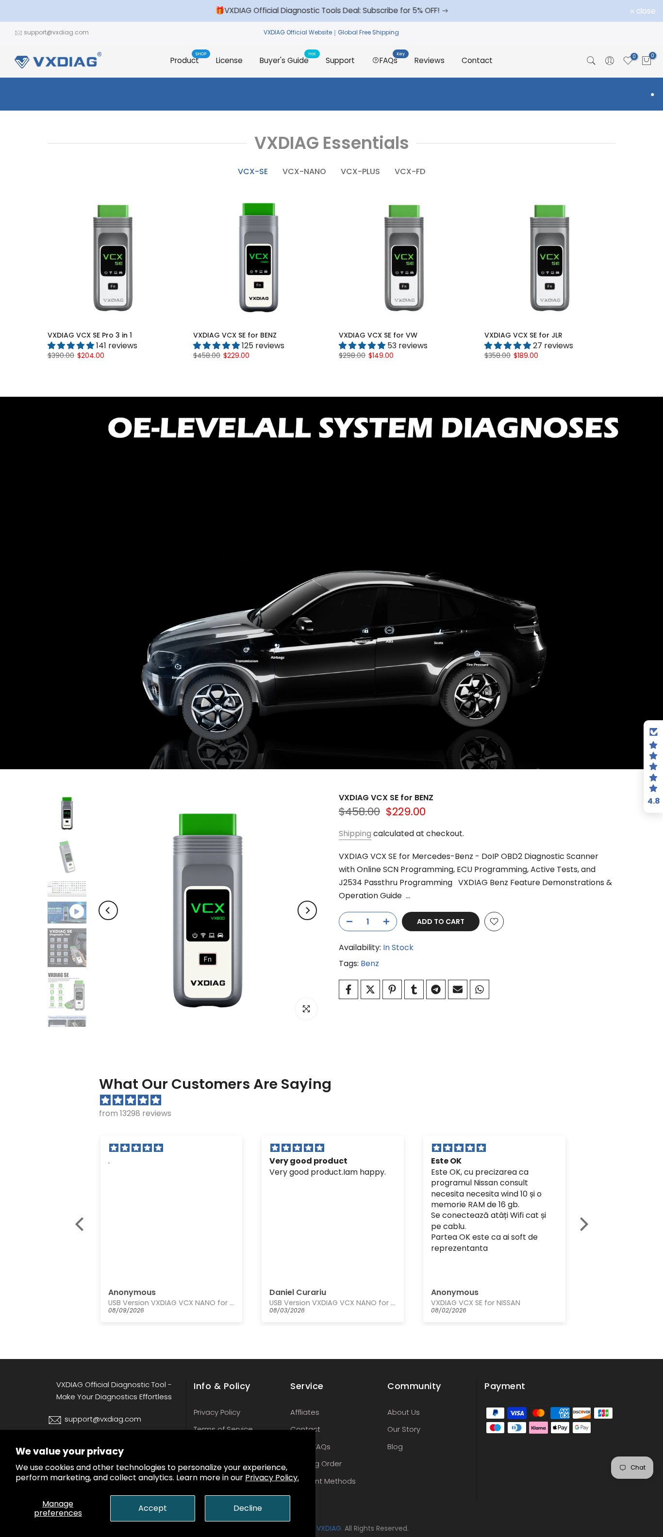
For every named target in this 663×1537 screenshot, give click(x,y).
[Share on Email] (457, 989)
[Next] (307, 910)
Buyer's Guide (288, 59)
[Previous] (108, 910)
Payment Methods (323, 1481)
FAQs (392, 59)
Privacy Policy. (272, 1477)
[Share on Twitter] (370, 989)
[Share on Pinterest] (392, 989)
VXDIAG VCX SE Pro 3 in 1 (90, 335)
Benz (370, 963)
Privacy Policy (217, 1412)
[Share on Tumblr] (414, 989)
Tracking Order (316, 1463)
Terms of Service (223, 1429)
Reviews (429, 60)
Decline (247, 1508)
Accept (152, 1508)
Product (188, 59)
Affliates (304, 1412)
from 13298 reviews (135, 1113)
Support (340, 60)
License (229, 60)
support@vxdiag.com (56, 32)
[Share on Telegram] (436, 989)
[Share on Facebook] (348, 989)
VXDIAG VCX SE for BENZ (235, 335)
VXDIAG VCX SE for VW (378, 335)
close (22, 11)
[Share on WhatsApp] (479, 989)
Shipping (355, 833)
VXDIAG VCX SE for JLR (523, 335)
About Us (403, 1412)
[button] (81, 1223)
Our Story (403, 1429)
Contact (477, 60)
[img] (336, 1100)
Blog (395, 1446)
